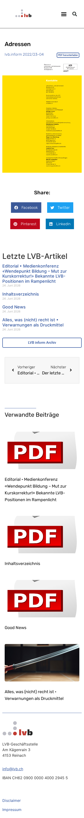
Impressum (11, 809)
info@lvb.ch (12, 769)
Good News (14, 306)
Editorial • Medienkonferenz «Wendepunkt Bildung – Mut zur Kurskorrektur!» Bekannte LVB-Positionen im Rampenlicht (34, 274)
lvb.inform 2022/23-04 (24, 54)
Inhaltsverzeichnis (20, 294)
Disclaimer (11, 800)
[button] (64, 14)
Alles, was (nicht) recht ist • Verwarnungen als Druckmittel (32, 322)
